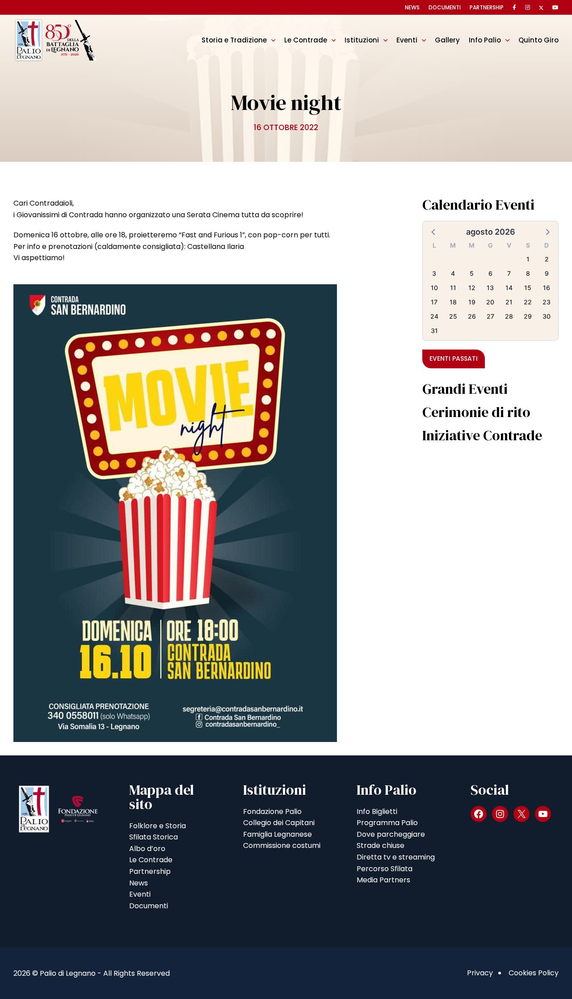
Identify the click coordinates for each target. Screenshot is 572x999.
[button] (434, 231)
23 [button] (547, 302)
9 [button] (547, 273)
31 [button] (434, 330)
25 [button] (453, 316)
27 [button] (490, 316)
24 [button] (434, 316)
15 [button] (527, 287)
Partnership (487, 7)
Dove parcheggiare (391, 834)
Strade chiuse (380, 845)
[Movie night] (175, 512)
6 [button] (490, 273)
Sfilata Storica (153, 837)
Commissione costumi (281, 845)
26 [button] (472, 316)
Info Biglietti (377, 811)
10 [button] (434, 287)
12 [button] (471, 287)
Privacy (480, 973)
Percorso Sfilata (384, 869)
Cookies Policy (534, 973)
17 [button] (434, 302)
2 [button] (547, 259)
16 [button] (546, 287)
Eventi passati (453, 358)
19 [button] (471, 302)
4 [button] (453, 273)
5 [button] (472, 273)
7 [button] (509, 273)
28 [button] (509, 316)
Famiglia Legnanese (277, 834)
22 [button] (528, 302)
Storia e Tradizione (234, 40)
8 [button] (528, 273)
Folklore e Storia (157, 826)
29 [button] (528, 316)
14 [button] (509, 287)
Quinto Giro (538, 40)
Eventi (406, 40)
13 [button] (490, 287)
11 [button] (453, 287)
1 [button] (528, 259)
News (412, 7)
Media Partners (383, 880)
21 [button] (509, 302)
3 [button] (434, 273)
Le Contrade (305, 40)
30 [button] (547, 316)
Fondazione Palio (272, 811)
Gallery (447, 40)
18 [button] (453, 302)
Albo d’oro (147, 848)
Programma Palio (387, 823)
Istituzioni (362, 40)
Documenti (445, 7)
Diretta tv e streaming (396, 857)
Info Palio (485, 40)
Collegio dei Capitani (279, 823)
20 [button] (490, 302)
